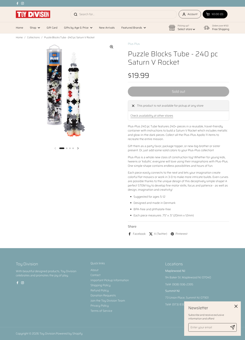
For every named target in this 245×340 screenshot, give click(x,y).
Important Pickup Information (109, 280)
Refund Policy (99, 290)
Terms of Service (101, 311)
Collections (33, 37)
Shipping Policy (100, 285)
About (94, 270)
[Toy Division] (33, 14)
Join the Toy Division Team (107, 300)
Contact (95, 275)
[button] (215, 14)
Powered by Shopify (69, 333)
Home (19, 37)
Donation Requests (103, 295)
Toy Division (47, 333)
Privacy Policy (99, 305)
